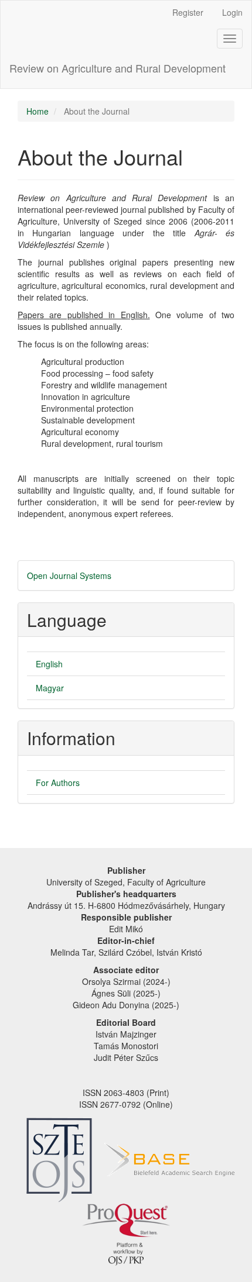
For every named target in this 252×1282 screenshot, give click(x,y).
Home (37, 111)
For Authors (58, 782)
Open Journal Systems (69, 575)
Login (232, 12)
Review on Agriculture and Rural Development (117, 67)
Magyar (50, 688)
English (49, 664)
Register (187, 12)
